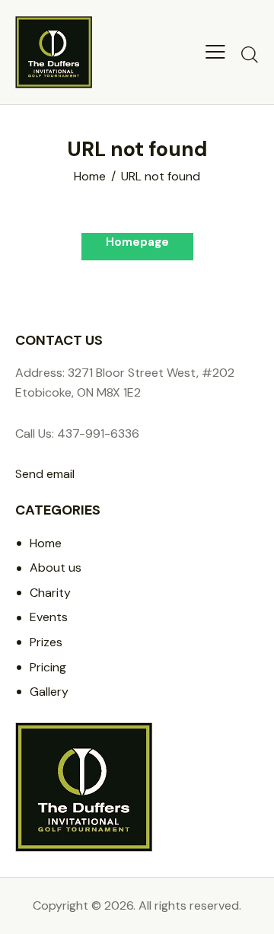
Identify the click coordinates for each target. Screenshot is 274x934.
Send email (45, 474)
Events (49, 617)
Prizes (46, 642)
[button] (215, 52)
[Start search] (250, 54)
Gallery (49, 692)
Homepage (137, 242)
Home (90, 176)
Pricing (48, 667)
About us (55, 567)
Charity (50, 593)
